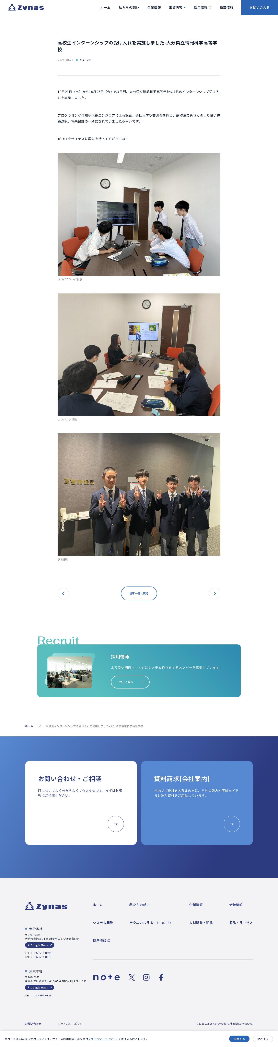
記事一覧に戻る (139, 593)
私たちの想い (139, 904)
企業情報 (196, 904)
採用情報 (99, 940)
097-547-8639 (42, 953)
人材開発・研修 (201, 922)
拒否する (262, 1039)
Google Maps (39, 945)
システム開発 (103, 922)
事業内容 (176, 7)
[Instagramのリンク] (146, 977)
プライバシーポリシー (102, 1039)
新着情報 (236, 904)
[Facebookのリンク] (161, 977)
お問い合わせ (260, 7)
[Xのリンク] (131, 977)
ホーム (29, 726)
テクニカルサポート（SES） (151, 922)
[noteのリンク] (106, 977)
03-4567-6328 (42, 995)
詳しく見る (126, 682)
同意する (239, 1039)
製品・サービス (241, 922)
